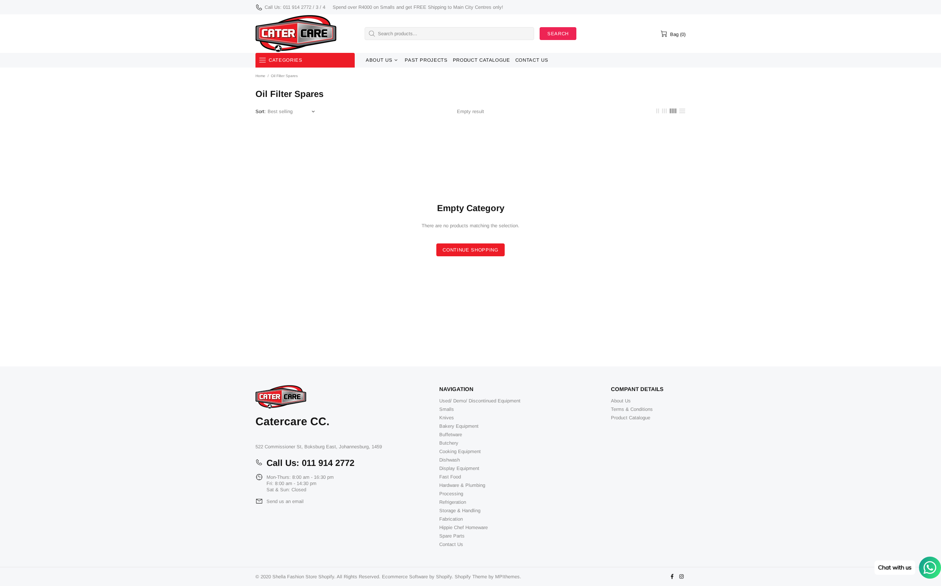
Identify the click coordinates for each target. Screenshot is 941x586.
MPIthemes (507, 576)
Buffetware (450, 434)
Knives (446, 417)
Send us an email (285, 501)
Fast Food (450, 477)
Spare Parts (452, 536)
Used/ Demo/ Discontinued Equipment (479, 401)
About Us (621, 401)
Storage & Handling (459, 510)
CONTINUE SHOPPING (470, 250)
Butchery (448, 443)
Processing (451, 493)
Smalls (446, 409)
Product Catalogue (630, 417)
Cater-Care (295, 33)
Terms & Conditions (632, 409)
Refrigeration (452, 502)
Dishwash (449, 460)
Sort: (260, 111)
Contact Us (451, 544)
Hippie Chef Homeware (463, 527)
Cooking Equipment (460, 451)
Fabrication (451, 519)
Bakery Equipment (459, 426)
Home (260, 76)
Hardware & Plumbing (462, 485)
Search (558, 33)
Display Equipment (459, 468)
